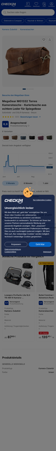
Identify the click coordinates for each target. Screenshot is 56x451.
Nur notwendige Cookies (42, 200)
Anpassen (16, 244)
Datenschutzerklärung (13, 249)
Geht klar (40, 244)
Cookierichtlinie (10, 252)
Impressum (47, 252)
